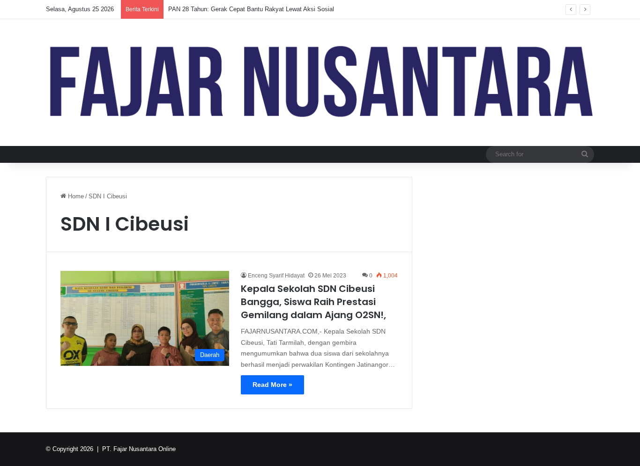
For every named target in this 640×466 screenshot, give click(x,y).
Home (75, 196)
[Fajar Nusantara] (320, 82)
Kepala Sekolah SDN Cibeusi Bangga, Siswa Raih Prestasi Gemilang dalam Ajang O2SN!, (313, 301)
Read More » (272, 384)
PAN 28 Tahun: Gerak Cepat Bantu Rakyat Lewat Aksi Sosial (251, 9)
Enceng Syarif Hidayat (276, 275)
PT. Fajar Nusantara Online (139, 448)
